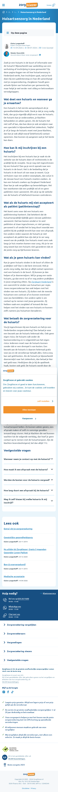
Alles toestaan (29, 410)
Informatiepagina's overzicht (16, 12)
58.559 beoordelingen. (10, 682)
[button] (14, 614)
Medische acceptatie (14, 576)
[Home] (3, 12)
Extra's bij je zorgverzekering (18, 528)
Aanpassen (27, 418)
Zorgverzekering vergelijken (10, 12)
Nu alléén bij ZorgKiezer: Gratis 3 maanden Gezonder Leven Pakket (25, 551)
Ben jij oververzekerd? (15, 564)
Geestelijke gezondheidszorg (18, 537)
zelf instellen (43, 401)
